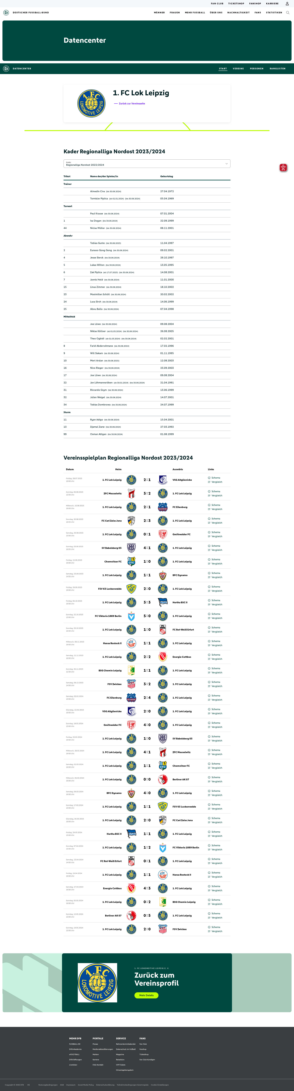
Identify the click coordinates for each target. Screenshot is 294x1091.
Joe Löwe (95, 324)
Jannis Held (96, 279)
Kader (68, 162)
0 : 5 (147, 916)
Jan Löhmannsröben (101, 382)
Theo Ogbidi (97, 338)
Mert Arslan (96, 360)
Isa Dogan (95, 221)
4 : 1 (147, 548)
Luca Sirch (95, 301)
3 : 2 (147, 493)
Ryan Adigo (96, 419)
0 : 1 (147, 534)
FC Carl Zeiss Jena (112, 521)
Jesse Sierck (96, 257)
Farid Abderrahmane (101, 346)
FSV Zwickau (114, 684)
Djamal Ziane (97, 427)
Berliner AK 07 (181, 779)
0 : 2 (147, 902)
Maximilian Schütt (100, 294)
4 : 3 (147, 888)
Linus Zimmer (97, 287)
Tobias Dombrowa (100, 404)
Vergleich (217, 482)
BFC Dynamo (180, 575)
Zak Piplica (96, 272)
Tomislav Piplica (99, 198)
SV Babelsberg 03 (112, 548)
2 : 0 (147, 589)
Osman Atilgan (98, 434)
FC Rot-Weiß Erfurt (183, 629)
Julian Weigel (97, 397)
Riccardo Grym (98, 390)
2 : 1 (147, 480)
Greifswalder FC (181, 534)
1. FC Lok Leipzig (112, 480)
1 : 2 (147, 847)
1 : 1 (147, 575)
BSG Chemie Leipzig (110, 670)
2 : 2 (147, 657)
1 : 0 (147, 561)
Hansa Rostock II (112, 643)
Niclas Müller (97, 228)
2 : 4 (147, 698)
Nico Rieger (96, 368)
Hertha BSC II (180, 602)
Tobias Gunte (97, 243)
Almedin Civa (97, 191)
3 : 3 (147, 602)
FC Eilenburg (180, 507)
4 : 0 (147, 725)
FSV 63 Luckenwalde (110, 589)
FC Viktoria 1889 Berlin (108, 616)
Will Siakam (96, 353)
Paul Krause (96, 213)
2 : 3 (147, 521)
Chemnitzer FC (113, 561)
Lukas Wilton (97, 265)
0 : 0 (147, 779)
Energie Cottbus (182, 657)
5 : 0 (147, 616)
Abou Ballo (96, 309)
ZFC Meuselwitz (113, 493)
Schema (216, 478)
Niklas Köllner (98, 331)
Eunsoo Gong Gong (101, 250)
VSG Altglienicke (182, 480)
